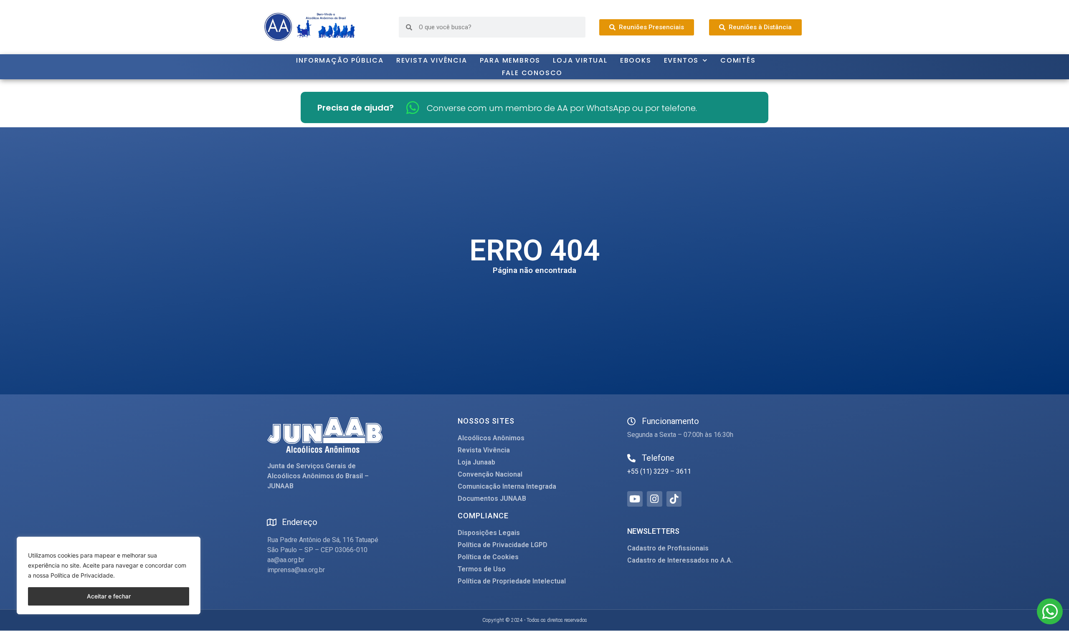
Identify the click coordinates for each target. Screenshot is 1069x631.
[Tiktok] (674, 499)
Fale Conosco (532, 73)
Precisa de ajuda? (355, 108)
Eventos (681, 60)
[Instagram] (654, 499)
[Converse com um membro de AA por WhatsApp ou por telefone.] (412, 107)
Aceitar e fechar (109, 596)
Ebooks (635, 60)
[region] (108, 575)
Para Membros (510, 60)
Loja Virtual (580, 60)
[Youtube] (635, 499)
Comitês (738, 60)
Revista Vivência (431, 60)
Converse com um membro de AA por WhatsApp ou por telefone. (562, 108)
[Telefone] (631, 458)
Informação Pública (339, 60)
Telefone (658, 458)
